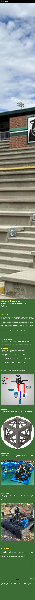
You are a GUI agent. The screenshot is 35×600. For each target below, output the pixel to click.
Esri (33, 578)
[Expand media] (17, 389)
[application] (17, 569)
